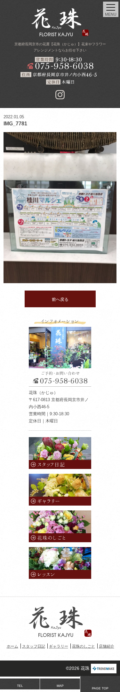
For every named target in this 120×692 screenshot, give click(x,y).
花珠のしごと (83, 646)
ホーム (12, 646)
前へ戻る (60, 299)
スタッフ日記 (33, 646)
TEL (20, 686)
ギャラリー (58, 646)
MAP (60, 686)
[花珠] (60, 22)
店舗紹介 (106, 646)
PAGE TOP (100, 688)
